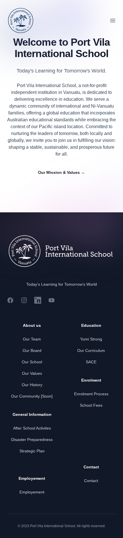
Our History (32, 384)
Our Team (32, 339)
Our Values (32, 373)
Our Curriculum (91, 350)
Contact (91, 480)
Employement (31, 492)
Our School (32, 362)
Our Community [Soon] (32, 396)
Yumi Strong (91, 339)
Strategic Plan (32, 451)
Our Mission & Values (61, 172)
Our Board (32, 350)
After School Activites (32, 428)
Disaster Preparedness (32, 439)
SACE (91, 362)
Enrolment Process (91, 394)
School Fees (91, 405)
